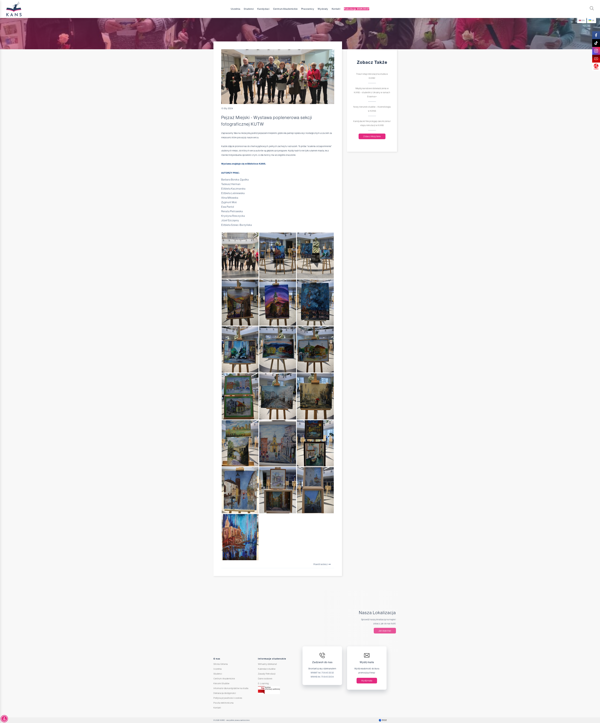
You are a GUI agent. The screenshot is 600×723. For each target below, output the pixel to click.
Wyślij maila (366, 680)
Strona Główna (220, 664)
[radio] (596, 66)
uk (593, 20)
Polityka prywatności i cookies (227, 698)
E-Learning (263, 683)
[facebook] (596, 35)
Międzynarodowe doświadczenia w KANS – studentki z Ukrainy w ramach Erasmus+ (372, 92)
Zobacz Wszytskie (372, 136)
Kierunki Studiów (221, 683)
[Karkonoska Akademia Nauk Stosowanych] (20, 9)
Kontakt (336, 9)
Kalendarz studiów (267, 669)
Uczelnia (235, 9)
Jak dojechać (384, 630)
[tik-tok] (596, 43)
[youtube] (596, 59)
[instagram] (596, 51)
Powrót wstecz (320, 564)
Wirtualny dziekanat (267, 664)
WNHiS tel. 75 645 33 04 (322, 676)
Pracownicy (307, 9)
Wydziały (323, 9)
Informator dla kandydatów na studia (230, 688)
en (583, 20)
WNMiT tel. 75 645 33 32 (322, 672)
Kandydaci (263, 9)
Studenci (249, 9)
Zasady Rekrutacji (266, 673)
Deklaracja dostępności (224, 693)
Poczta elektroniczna (223, 703)
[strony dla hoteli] (382, 720)
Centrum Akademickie (285, 9)
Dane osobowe (265, 678)
